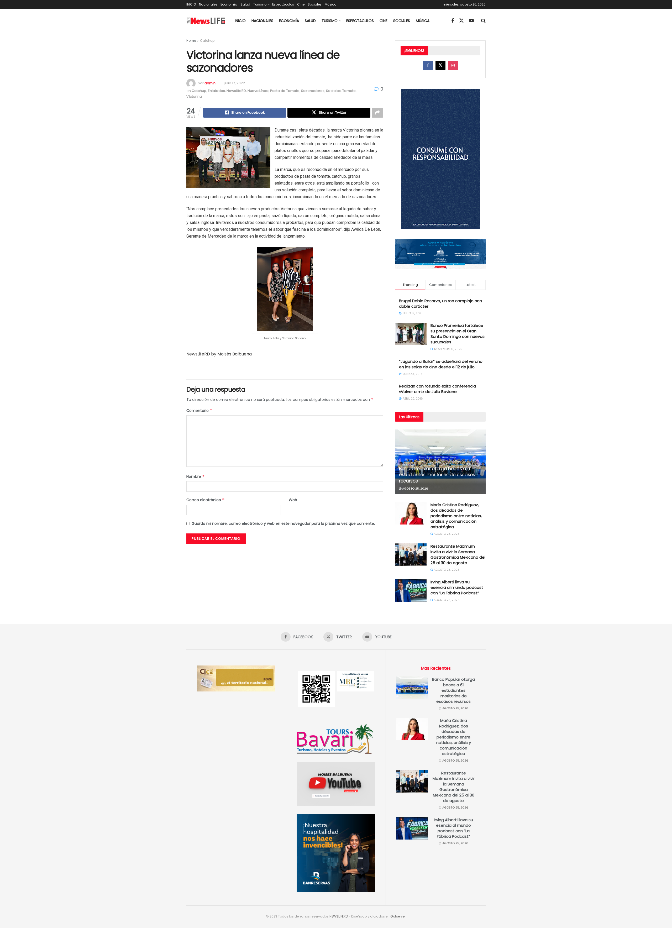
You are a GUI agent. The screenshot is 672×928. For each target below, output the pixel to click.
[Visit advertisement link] (284, 368)
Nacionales (208, 4)
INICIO (191, 4)
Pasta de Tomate (285, 90)
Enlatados (216, 90)
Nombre (195, 476)
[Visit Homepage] (206, 21)
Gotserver (398, 916)
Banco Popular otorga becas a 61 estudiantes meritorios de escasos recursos (437, 474)
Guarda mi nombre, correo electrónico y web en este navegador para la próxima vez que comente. (283, 523)
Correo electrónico (205, 499)
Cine (300, 4)
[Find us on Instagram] (453, 65)
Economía (228, 4)
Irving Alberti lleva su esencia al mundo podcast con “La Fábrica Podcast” (456, 587)
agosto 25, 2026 (414, 488)
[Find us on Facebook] (452, 21)
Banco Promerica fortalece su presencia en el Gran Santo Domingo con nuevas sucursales (457, 334)
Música (331, 4)
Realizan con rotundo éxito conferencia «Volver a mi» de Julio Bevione (437, 388)
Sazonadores (312, 90)
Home (191, 40)
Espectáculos (283, 4)
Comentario (199, 410)
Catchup (207, 40)
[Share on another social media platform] (377, 113)
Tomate (349, 90)
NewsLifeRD (236, 90)
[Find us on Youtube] (471, 21)
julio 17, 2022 (234, 83)
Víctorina (194, 96)
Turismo (259, 4)
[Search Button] (483, 20)
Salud (245, 4)
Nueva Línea (258, 90)
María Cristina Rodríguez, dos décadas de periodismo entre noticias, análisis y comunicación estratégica (456, 515)
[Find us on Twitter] (461, 21)
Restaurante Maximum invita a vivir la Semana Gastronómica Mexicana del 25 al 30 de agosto (457, 554)
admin (210, 83)
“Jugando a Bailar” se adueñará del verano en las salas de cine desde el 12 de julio (440, 364)
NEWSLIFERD (338, 916)
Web (293, 499)
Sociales (315, 4)
